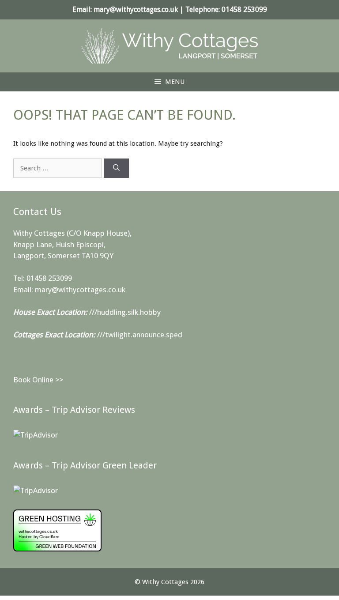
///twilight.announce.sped (139, 334)
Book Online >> (38, 379)
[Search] (116, 168)
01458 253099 (244, 9)
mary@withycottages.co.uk (136, 9)
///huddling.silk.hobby (125, 312)
